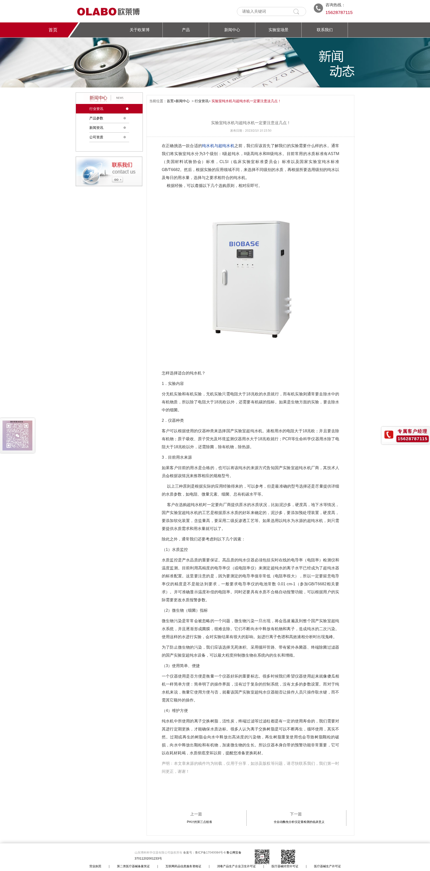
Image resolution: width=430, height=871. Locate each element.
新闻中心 (232, 30)
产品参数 (96, 118)
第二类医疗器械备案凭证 (133, 866)
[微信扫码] (17, 435)
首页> (171, 101)
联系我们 (325, 30)
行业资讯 (96, 109)
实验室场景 (278, 30)
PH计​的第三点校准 (199, 822)
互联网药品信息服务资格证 (183, 866)
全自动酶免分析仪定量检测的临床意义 (299, 822)
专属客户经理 (413, 431)
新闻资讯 (96, 128)
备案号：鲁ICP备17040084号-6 (204, 852)
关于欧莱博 (140, 30)
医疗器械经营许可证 (284, 866)
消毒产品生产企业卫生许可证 (236, 866)
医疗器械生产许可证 (327, 866)
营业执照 (95, 866)
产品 (186, 30)
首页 (53, 29)
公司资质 (96, 137)
